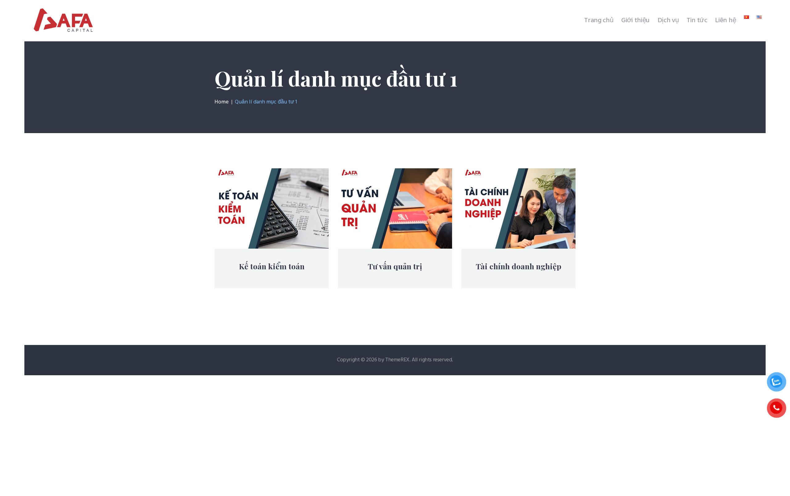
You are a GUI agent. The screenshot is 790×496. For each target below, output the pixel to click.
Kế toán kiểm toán (272, 266)
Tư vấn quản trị (395, 266)
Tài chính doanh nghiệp (518, 266)
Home (221, 102)
